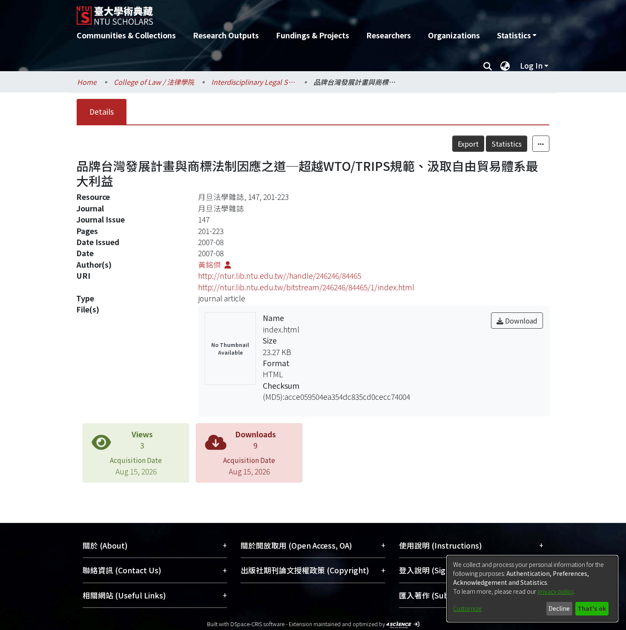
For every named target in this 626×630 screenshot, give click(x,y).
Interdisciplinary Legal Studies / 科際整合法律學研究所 (253, 82)
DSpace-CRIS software (257, 624)
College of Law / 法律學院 (154, 82)
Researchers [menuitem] (388, 35)
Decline (559, 608)
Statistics (506, 144)
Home (87, 82)
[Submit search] (487, 66)
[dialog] (532, 588)
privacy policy (555, 591)
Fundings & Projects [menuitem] (312, 35)
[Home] (267, 12)
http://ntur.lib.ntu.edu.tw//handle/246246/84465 (279, 275)
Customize (467, 608)
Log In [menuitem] (531, 65)
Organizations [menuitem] (454, 35)
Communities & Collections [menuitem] (126, 35)
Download (520, 320)
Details (101, 111)
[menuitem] (516, 35)
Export (468, 144)
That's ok (591, 608)
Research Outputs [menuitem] (226, 35)
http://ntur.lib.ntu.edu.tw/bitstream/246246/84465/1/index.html (306, 287)
